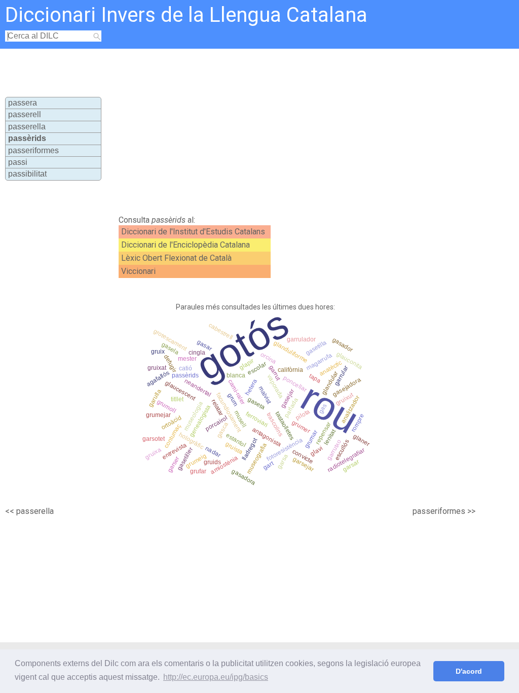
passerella (27, 126)
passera (22, 102)
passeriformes (33, 150)
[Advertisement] (287, 130)
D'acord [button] (469, 671)
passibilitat (27, 173)
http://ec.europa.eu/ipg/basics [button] (215, 677)
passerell (24, 114)
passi (17, 162)
